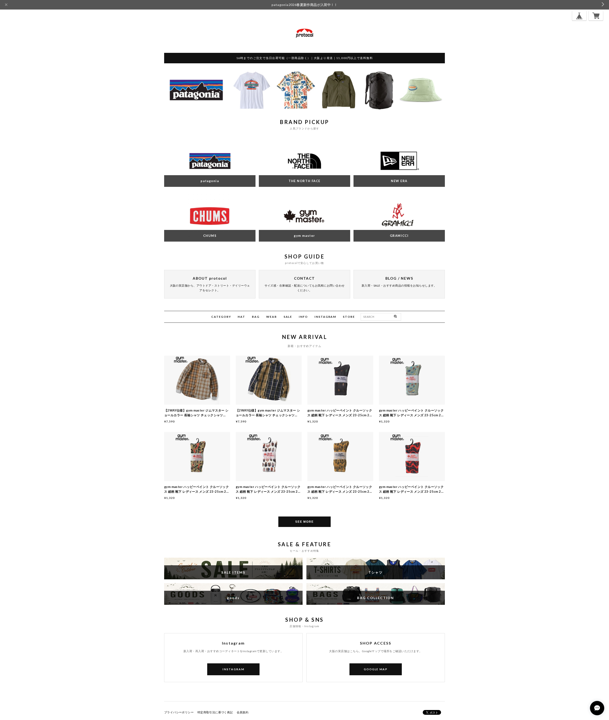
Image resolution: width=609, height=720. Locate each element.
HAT (241, 316)
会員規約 (243, 712)
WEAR (271, 316)
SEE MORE (304, 521)
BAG (256, 316)
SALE (288, 316)
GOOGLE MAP (376, 669)
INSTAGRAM (325, 316)
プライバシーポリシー (179, 712)
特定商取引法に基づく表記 (215, 712)
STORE (349, 316)
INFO (303, 316)
